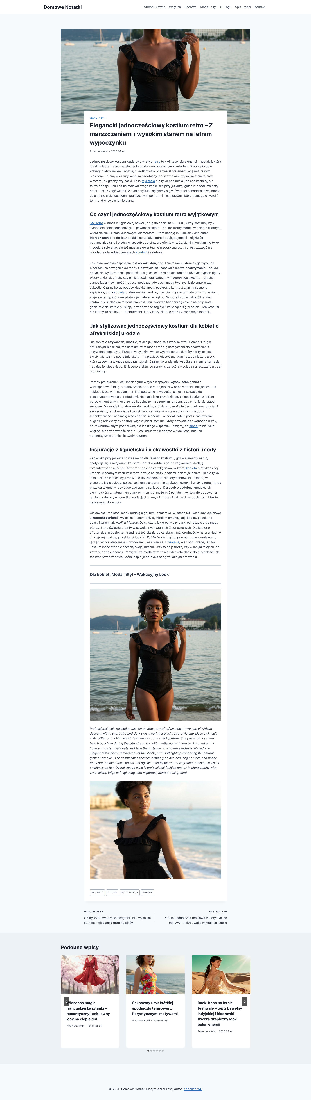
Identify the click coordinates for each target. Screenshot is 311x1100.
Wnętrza (175, 7)
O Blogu (225, 7)
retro (156, 161)
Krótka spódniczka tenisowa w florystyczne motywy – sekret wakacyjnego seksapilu (195, 917)
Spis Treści (243, 7)
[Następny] (244, 1001)
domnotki (102, 151)
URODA (147, 892)
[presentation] (90, 974)
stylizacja (148, 181)
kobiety (119, 292)
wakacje (173, 542)
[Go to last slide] (66, 1001)
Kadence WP (193, 1089)
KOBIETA (97, 892)
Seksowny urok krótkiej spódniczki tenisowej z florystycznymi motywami (155, 1008)
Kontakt (259, 7)
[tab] (148, 1051)
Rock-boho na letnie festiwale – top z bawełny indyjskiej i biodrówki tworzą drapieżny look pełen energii (220, 1014)
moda (193, 426)
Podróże (190, 7)
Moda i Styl (208, 7)
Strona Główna (154, 7)
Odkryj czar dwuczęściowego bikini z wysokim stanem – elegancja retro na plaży (117, 917)
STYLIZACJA (129, 892)
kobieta (191, 468)
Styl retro (96, 223)
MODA (112, 892)
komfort (141, 252)
